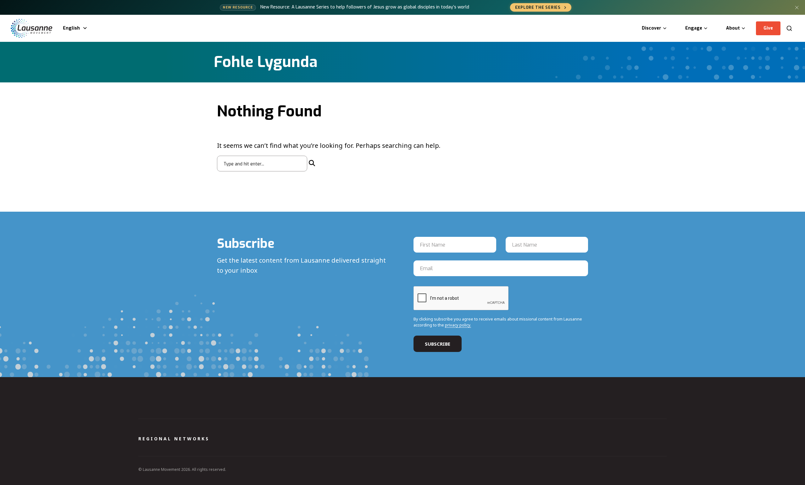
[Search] (789, 28)
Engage (693, 28)
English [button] (71, 28)
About (733, 28)
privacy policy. (458, 325)
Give (768, 28)
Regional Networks (173, 439)
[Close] (796, 7)
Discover (651, 28)
